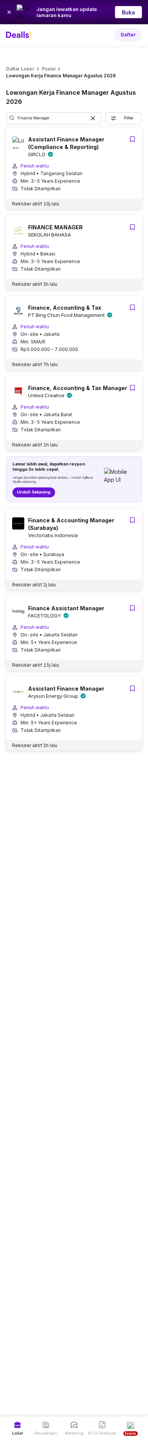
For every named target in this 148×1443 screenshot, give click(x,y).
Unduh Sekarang (33, 492)
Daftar (128, 35)
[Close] (9, 12)
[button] (93, 118)
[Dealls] (19, 35)
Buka (128, 12)
